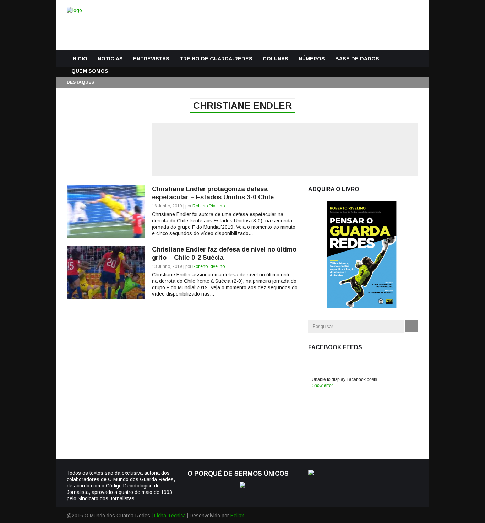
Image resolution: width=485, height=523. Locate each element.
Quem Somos (89, 71)
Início (79, 58)
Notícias (110, 58)
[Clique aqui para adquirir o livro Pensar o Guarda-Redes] (361, 306)
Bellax (237, 515)
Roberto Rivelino (208, 206)
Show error (322, 385)
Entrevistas (151, 58)
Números (312, 58)
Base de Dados (357, 58)
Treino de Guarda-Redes (216, 58)
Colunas (275, 58)
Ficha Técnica (170, 515)
